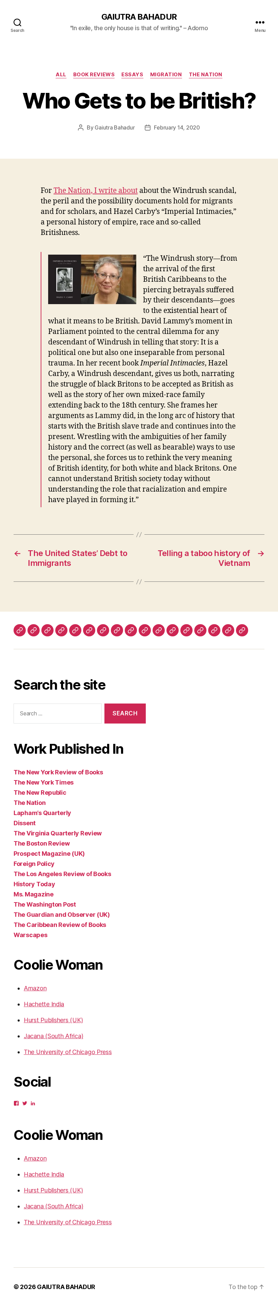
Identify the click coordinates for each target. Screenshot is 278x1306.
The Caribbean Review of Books (60, 924)
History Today (34, 884)
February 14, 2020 (177, 127)
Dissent (25, 823)
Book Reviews (94, 75)
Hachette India (44, 1004)
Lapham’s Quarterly (42, 812)
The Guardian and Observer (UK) (62, 914)
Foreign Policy (34, 863)
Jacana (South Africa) (53, 1036)
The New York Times (44, 782)
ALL (61, 75)
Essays (132, 75)
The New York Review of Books (58, 772)
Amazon (35, 988)
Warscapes (30, 934)
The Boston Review (42, 843)
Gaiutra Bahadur (115, 127)
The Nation (206, 75)
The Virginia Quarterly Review (58, 833)
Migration (166, 75)
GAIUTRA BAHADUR (138, 17)
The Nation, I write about (96, 190)
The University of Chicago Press (68, 1051)
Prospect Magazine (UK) (49, 853)
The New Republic (40, 792)
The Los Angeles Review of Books (62, 873)
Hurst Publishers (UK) (53, 1020)
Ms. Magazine (34, 894)
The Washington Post (45, 904)
